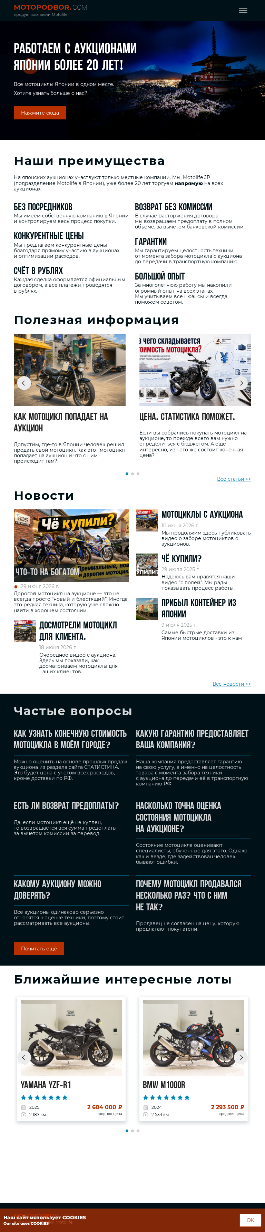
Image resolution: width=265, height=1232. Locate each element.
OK (250, 1220)
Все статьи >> (234, 479)
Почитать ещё (39, 949)
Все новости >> (232, 684)
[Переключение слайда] (127, 473)
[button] (24, 383)
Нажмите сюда (40, 113)
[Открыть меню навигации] (243, 10)
